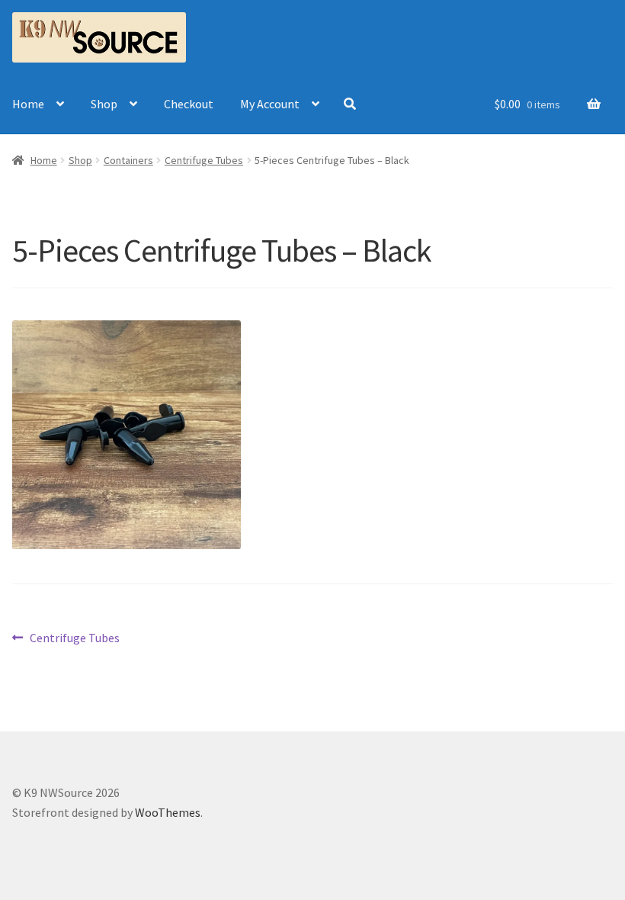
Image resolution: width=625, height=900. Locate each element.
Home (28, 103)
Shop (104, 103)
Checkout (188, 103)
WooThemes (167, 812)
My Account (270, 103)
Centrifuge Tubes (204, 160)
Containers (128, 160)
